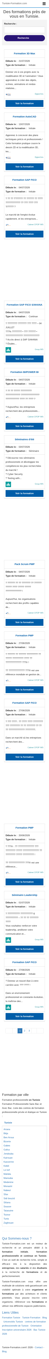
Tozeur (7, 1214)
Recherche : (10, 23)
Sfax (6, 1194)
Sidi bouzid (9, 1198)
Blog (44, 1317)
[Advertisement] (24, 271)
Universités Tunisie (13, 1321)
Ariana (7, 1129)
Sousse (7, 1206)
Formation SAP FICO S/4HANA (24, 304)
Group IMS (39, 349)
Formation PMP (24, 635)
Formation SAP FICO (24, 180)
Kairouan (8, 1157)
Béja (6, 1133)
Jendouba (8, 1153)
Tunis (6, 1218)
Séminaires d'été (24, 439)
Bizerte (7, 1141)
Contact (39, 1347)
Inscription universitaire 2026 (16, 1330)
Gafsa (7, 1149)
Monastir (8, 1186)
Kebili (6, 1166)
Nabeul (7, 1190)
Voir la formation (24, 103)
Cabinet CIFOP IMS (35, 224)
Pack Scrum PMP (25, 564)
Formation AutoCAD (24, 116)
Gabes (7, 1145)
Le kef (7, 1170)
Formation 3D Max (24, 53)
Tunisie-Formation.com (14, 3)
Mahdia (7, 1174)
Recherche (24, 38)
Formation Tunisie (11, 1317)
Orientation (36, 1325)
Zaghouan (8, 1223)
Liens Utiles (10, 1312)
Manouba (8, 1178)
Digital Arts (39, 94)
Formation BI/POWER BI (24, 372)
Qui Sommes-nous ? (17, 1238)
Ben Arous (9, 1137)
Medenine (8, 1182)
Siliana (7, 1202)
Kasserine (9, 1162)
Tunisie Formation (31, 1317)
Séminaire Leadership (24, 895)
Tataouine (8, 1210)
